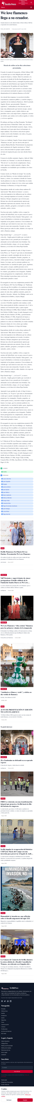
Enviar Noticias (5, 1084)
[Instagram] (8, 1001)
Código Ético (4, 1043)
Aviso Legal (4, 1052)
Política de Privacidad (7, 1045)
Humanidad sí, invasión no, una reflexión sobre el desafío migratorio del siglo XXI (15, 917)
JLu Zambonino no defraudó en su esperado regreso (17, 761)
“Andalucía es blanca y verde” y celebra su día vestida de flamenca (16, 693)
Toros (2, 1022)
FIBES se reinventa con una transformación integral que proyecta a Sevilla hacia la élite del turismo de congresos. (16, 803)
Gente (2, 1018)
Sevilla (3, 1013)
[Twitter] (5, 1001)
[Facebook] (2, 1001)
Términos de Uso (5, 1050)
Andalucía (4, 1015)
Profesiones (4, 1029)
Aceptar (25, 1100)
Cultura (3, 1027)
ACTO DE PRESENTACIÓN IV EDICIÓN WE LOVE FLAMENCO (16, 710)
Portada (3, 1009)
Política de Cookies (6, 1048)
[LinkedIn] (10, 1001)
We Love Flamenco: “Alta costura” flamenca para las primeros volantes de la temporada (17, 626)
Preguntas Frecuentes (7, 1082)
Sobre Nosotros (5, 1041)
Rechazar (9, 1100)
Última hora (4, 1011)
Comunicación (5, 1024)
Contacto (3, 1054)
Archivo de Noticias (6, 1031)
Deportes (3, 1020)
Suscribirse (17, 1071)
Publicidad (4, 1080)
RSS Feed (3, 1033)
